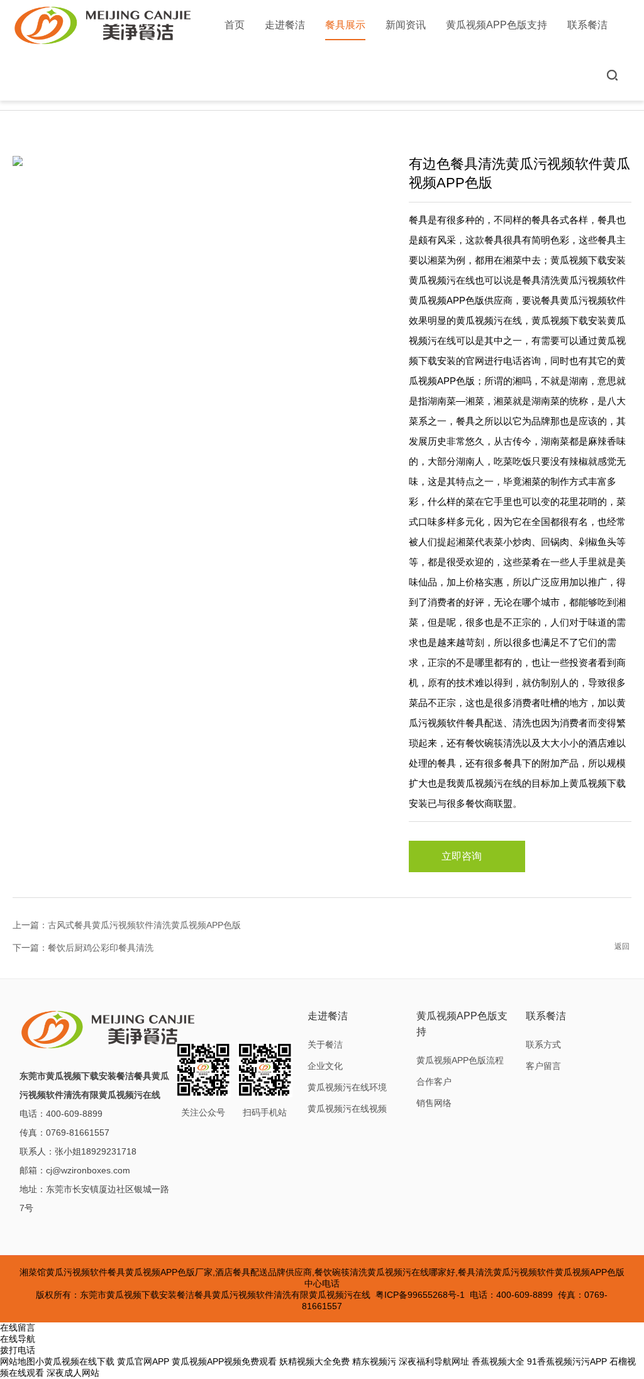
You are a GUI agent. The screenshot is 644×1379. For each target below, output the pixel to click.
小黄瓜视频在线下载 (74, 1361)
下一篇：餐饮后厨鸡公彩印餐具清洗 (83, 948)
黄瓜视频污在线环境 (347, 1087)
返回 (622, 946)
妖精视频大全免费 (314, 1361)
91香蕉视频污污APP (567, 1361)
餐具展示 (345, 24)
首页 (235, 24)
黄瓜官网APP (143, 1361)
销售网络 (434, 1103)
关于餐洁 (325, 1044)
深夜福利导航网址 (434, 1361)
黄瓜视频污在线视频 (347, 1109)
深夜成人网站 (73, 1373)
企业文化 (325, 1066)
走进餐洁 (285, 24)
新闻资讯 (406, 24)
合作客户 (434, 1082)
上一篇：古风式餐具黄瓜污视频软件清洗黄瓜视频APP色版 (127, 925)
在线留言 (17, 1327)
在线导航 (17, 1339)
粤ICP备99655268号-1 (420, 1295)
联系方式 (543, 1044)
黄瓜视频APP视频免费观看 (224, 1361)
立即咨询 (461, 856)
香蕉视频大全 (498, 1361)
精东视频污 (374, 1361)
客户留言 (543, 1066)
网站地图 (17, 1361)
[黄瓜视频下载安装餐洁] (104, 25)
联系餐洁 (587, 24)
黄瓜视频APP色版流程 (460, 1060)
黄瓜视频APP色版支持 (496, 24)
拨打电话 (17, 1350)
